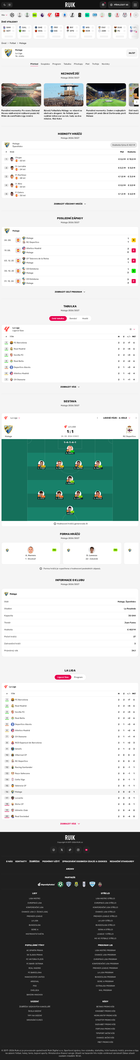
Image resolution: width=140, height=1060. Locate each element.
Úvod (3, 43)
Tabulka (67, 64)
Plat (87, 64)
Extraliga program (105, 986)
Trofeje (95, 64)
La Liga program (105, 972)
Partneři (70, 877)
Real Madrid (35, 968)
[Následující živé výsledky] (134, 32)
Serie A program (105, 981)
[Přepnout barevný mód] (7, 4)
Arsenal (35, 981)
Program (56, 64)
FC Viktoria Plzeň (34, 959)
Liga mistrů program (105, 950)
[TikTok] (70, 849)
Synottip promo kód (105, 1020)
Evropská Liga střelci (105, 903)
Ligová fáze (63, 677)
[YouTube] (86, 849)
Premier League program (105, 968)
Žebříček (34, 861)
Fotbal (13, 43)
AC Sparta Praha (34, 950)
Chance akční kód (105, 1038)
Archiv (70, 869)
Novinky (106, 64)
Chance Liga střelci (105, 912)
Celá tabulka (58, 318)
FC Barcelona (34, 972)
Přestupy (78, 64)
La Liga (18, 53)
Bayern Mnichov (35, 995)
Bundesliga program (105, 977)
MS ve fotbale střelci (105, 938)
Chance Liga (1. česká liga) (35, 912)
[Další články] (136, 102)
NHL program (105, 990)
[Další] (136, 418)
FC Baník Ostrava (34, 964)
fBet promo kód (105, 1042)
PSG (35, 986)
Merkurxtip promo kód (105, 1015)
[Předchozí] (97, 418)
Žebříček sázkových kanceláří (34, 1007)
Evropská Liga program (105, 959)
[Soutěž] (103, 4)
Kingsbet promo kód (105, 1011)
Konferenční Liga (34, 907)
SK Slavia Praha (35, 955)
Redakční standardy (122, 861)
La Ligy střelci (105, 921)
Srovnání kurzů (35, 1020)
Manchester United (35, 977)
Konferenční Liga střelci (105, 907)
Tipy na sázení (35, 1015)
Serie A (34, 929)
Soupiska (45, 64)
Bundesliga (34, 925)
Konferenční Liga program (105, 964)
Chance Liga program (105, 955)
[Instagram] (78, 849)
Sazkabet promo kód (105, 1024)
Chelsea (35, 990)
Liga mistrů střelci (105, 898)
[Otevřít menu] (136, 15)
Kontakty (21, 861)
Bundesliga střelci (105, 925)
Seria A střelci (105, 929)
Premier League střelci (105, 916)
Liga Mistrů (34, 898)
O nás (9, 861)
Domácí (73, 318)
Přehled (34, 64)
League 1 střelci (105, 934)
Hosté (85, 318)
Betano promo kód (105, 1007)
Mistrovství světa (35, 934)
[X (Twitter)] (61, 849)
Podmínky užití (51, 861)
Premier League (35, 916)
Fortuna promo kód (105, 1029)
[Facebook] (53, 849)
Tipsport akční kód (105, 1033)
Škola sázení (34, 1011)
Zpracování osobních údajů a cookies (84, 861)
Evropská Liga (35, 903)
